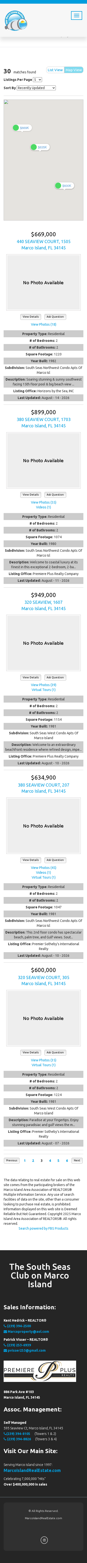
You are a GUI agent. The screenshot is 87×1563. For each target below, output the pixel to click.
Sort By (10, 88)
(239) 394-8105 (18, 1434)
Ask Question (55, 316)
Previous (11, 1160)
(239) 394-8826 (18, 1439)
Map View (74, 70)
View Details (31, 316)
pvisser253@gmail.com (26, 1350)
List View (55, 70)
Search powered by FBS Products (43, 1228)
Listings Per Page (18, 80)
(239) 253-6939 (18, 1345)
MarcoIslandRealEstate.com (32, 1470)
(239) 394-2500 (18, 1326)
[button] (22, 127)
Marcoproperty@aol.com (28, 1331)
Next (77, 1160)
